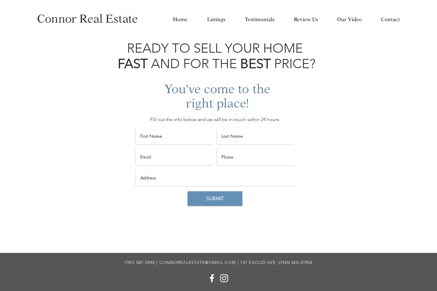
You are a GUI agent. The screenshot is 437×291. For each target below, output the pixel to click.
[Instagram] (224, 278)
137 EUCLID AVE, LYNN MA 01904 (276, 262)
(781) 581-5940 (140, 262)
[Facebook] (212, 278)
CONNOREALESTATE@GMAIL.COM (197, 262)
